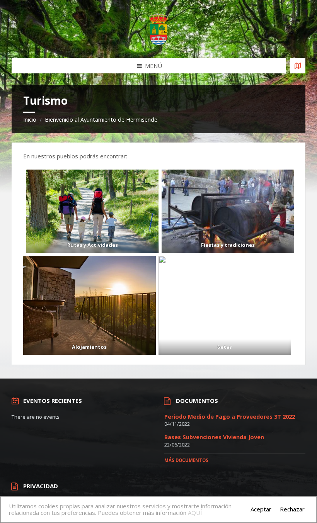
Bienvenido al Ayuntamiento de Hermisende (101, 119)
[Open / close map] (297, 65)
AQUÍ (195, 512)
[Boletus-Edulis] (224, 305)
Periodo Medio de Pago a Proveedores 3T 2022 (229, 416)
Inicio (29, 119)
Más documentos (186, 460)
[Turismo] (92, 211)
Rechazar (292, 509)
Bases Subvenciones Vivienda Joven (214, 437)
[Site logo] (158, 43)
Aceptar (261, 509)
